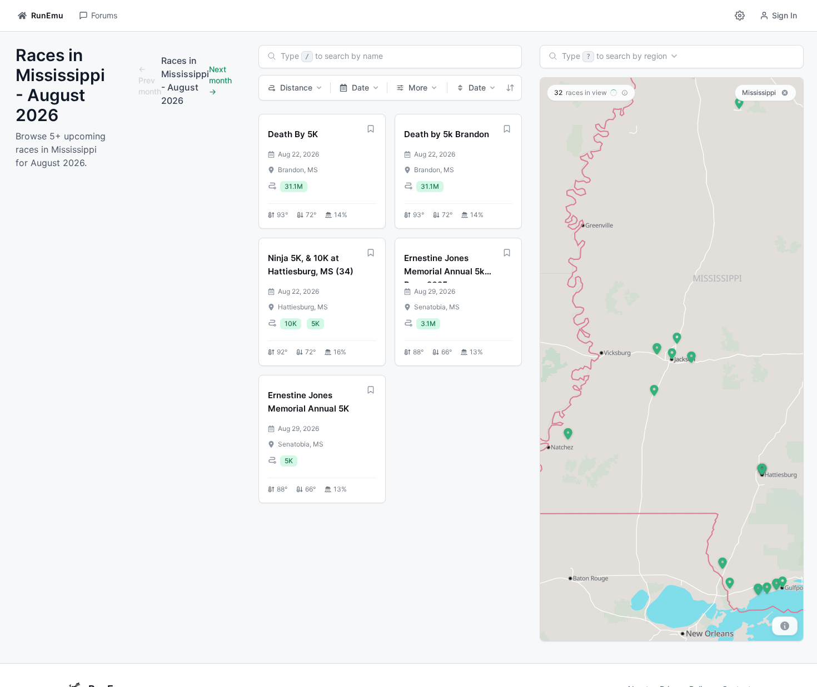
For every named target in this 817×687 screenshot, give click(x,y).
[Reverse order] (510, 88)
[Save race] (370, 129)
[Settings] (740, 15)
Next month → (220, 80)
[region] (671, 359)
